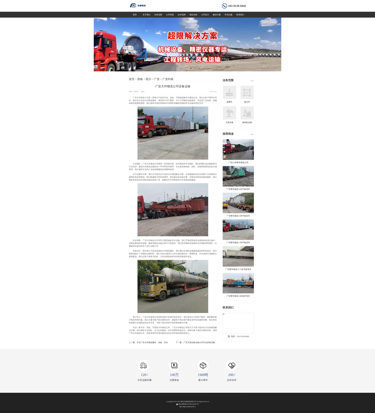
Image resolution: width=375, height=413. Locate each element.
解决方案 (217, 15)
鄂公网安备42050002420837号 (188, 404)
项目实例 (193, 15)
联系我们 (240, 15)
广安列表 (167, 79)
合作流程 (182, 15)
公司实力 (205, 15)
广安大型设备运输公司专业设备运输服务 (201, 342)
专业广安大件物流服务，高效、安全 (152, 342)
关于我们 (146, 15)
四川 (148, 79)
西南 (140, 79)
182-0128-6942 (237, 5)
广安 (157, 79)
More (252, 81)
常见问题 (228, 15)
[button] (184, 68)
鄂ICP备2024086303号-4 (187, 407)
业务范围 (158, 15)
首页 (135, 15)
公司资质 (170, 15)
